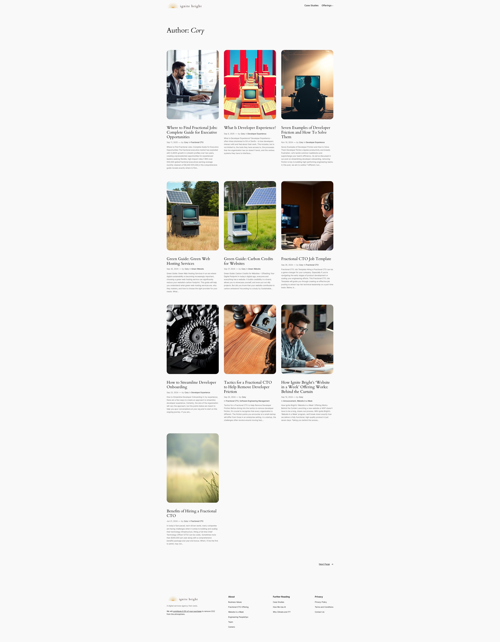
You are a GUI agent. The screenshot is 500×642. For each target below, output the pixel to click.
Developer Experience (257, 134)
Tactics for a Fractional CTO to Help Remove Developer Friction (248, 387)
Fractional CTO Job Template (306, 259)
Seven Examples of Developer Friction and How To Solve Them (305, 132)
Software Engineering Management (255, 401)
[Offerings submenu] (332, 5)
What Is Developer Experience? (250, 128)
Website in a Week (304, 401)
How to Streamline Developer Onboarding (191, 384)
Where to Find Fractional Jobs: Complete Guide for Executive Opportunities (192, 132)
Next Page (326, 564)
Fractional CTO (197, 142)
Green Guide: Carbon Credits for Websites (248, 261)
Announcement (289, 401)
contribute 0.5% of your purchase (187, 611)
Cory (186, 142)
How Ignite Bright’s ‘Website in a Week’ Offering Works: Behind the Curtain (305, 387)
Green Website (197, 269)
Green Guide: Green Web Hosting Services (188, 261)
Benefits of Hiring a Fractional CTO (192, 513)
